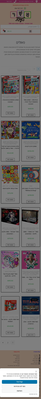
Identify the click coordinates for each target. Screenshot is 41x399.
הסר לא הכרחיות (19, 386)
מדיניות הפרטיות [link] (33, 394)
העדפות (19, 391)
